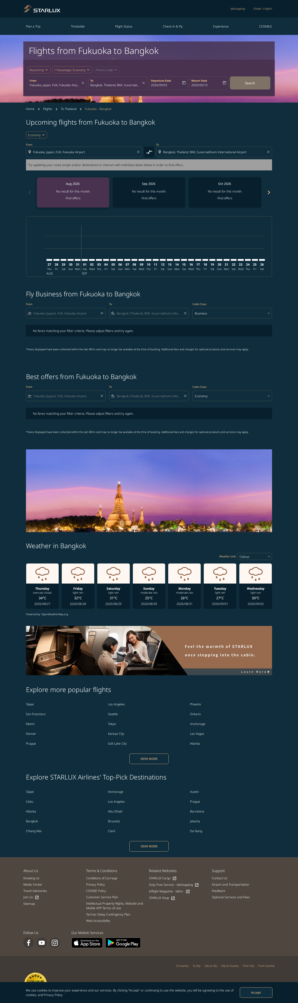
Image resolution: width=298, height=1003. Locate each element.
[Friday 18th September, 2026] (205, 260)
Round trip (37, 70)
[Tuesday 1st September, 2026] (84, 260)
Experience (221, 26)
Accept (256, 992)
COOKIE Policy (96, 891)
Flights (47, 109)
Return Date (199, 80)
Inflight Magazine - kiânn (169, 891)
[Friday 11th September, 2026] (155, 260)
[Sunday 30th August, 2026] (70, 260)
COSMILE (265, 26)
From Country (266, 966)
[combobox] (55, 85)
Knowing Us (31, 878)
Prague (31, 743)
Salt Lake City (117, 743)
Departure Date (161, 80)
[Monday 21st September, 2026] (226, 260)
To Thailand (68, 109)
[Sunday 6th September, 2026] (120, 260)
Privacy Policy (53, 995)
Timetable (78, 26)
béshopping (238, 8)
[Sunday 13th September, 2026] (170, 260)
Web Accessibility (98, 921)
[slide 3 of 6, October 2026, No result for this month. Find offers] (225, 192)
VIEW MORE (149, 759)
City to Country (230, 966)
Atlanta (195, 743)
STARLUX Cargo (163, 878)
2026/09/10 (199, 85)
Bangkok (32, 821)
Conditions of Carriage (101, 878)
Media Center (32, 884)
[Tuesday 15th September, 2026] (184, 260)
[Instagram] (55, 943)
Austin (194, 792)
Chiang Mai (33, 831)
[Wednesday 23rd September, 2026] (240, 260)
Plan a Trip (33, 26)
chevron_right (268, 192)
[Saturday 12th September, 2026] (163, 260)
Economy (34, 135)
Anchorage (197, 724)
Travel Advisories (35, 891)
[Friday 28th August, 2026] (56, 260)
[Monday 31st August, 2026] (77, 260)
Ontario (195, 714)
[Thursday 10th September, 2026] (148, 260)
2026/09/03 (159, 85)
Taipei (30, 704)
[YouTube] (41, 943)
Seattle (113, 714)
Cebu (29, 801)
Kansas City (116, 734)
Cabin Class (199, 304)
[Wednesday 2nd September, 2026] (92, 260)
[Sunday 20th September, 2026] (219, 260)
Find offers (73, 198)
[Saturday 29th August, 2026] (63, 260)
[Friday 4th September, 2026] (106, 260)
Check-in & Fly (173, 26)
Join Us (31, 897)
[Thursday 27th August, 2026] (49, 260)
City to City (211, 966)
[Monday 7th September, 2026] (127, 260)
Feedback (218, 891)
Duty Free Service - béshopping (174, 885)
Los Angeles (116, 704)
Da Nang (196, 831)
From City (248, 966)
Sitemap (29, 904)
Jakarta (195, 821)
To (91, 80)
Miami (30, 724)
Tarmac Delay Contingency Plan (108, 914)
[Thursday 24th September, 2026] (248, 260)
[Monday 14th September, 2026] (177, 260)
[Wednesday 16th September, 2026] (191, 260)
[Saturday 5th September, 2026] (113, 260)
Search (250, 83)
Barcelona (197, 811)
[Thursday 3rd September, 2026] (99, 260)
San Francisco (35, 714)
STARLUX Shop (162, 898)
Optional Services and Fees (231, 897)
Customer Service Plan (102, 897)
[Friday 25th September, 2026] (255, 260)
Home (30, 109)
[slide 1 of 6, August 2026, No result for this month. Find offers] (73, 192)
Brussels (114, 821)
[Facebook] (28, 943)
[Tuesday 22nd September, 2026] (233, 260)
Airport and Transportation (230, 884)
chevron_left (29, 192)
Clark (111, 831)
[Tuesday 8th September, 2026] (134, 260)
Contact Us (219, 878)
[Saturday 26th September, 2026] (262, 260)
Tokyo (112, 724)
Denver (31, 734)
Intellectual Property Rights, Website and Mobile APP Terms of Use (114, 905)
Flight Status (123, 26)
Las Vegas (197, 734)
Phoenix (195, 704)
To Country (182, 966)
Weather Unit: (227, 556)
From (33, 80)
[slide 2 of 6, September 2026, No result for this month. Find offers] (149, 192)
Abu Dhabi (115, 811)
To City (196, 966)
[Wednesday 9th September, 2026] (141, 260)
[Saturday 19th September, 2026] (212, 260)
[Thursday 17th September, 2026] (198, 260)
